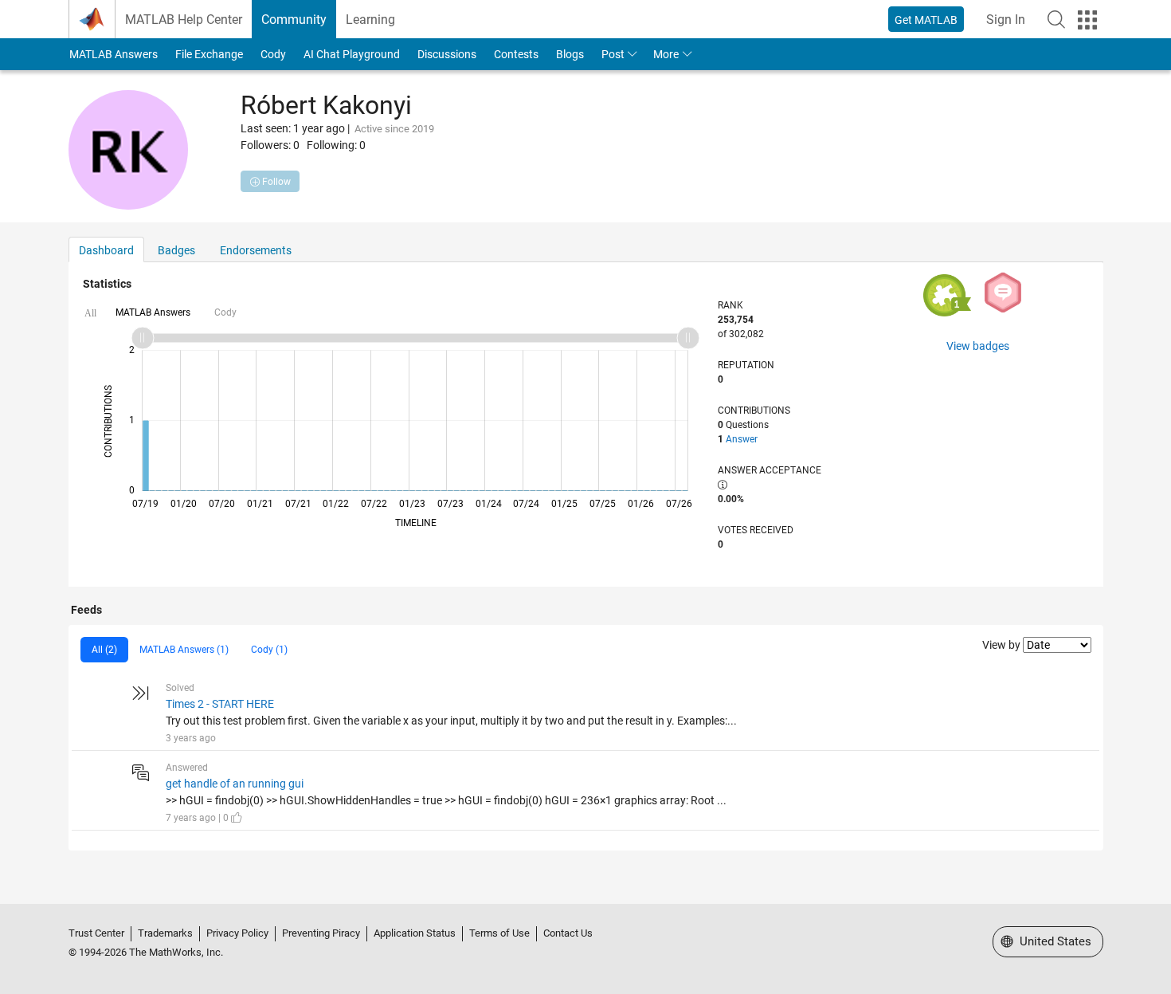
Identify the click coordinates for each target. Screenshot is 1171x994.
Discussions (446, 54)
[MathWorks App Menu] (1087, 19)
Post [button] (613, 54)
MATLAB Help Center (183, 19)
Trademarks (165, 933)
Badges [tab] (176, 250)
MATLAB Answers (113, 54)
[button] (1056, 19)
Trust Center (96, 933)
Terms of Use (499, 933)
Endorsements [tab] (256, 250)
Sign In (1005, 19)
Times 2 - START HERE (220, 703)
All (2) (104, 649)
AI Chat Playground (352, 54)
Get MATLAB (926, 20)
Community (294, 19)
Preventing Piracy (321, 933)
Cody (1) (269, 649)
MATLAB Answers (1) (184, 649)
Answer (742, 439)
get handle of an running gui (235, 783)
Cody (273, 54)
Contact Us (568, 933)
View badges (977, 346)
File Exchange (209, 54)
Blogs (570, 54)
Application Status (415, 933)
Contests (516, 54)
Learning (370, 19)
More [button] (666, 54)
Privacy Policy (237, 933)
